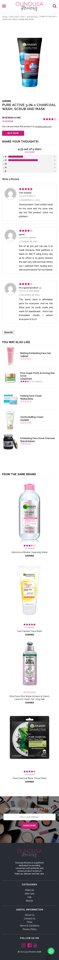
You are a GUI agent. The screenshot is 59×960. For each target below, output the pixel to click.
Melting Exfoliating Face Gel (35, 353)
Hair (30, 897)
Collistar (24, 356)
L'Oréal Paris (26, 379)
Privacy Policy (30, 929)
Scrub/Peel (32, 16)
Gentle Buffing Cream (31, 417)
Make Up (29, 890)
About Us (29, 915)
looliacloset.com (43, 126)
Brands (29, 900)
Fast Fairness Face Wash (29, 631)
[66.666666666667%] (23, 160)
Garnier (6, 101)
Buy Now (13, 133)
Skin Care (13, 16)
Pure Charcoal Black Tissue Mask (29, 778)
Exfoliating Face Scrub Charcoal (37, 438)
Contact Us (29, 918)
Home (4, 16)
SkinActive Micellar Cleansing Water (29, 552)
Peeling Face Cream (31, 395)
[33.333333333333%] (15, 157)
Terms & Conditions (29, 925)
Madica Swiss (26, 399)
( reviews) (7, 121)
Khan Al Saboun (27, 441)
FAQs (29, 922)
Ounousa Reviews (28, 952)
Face (22, 16)
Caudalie (24, 420)
